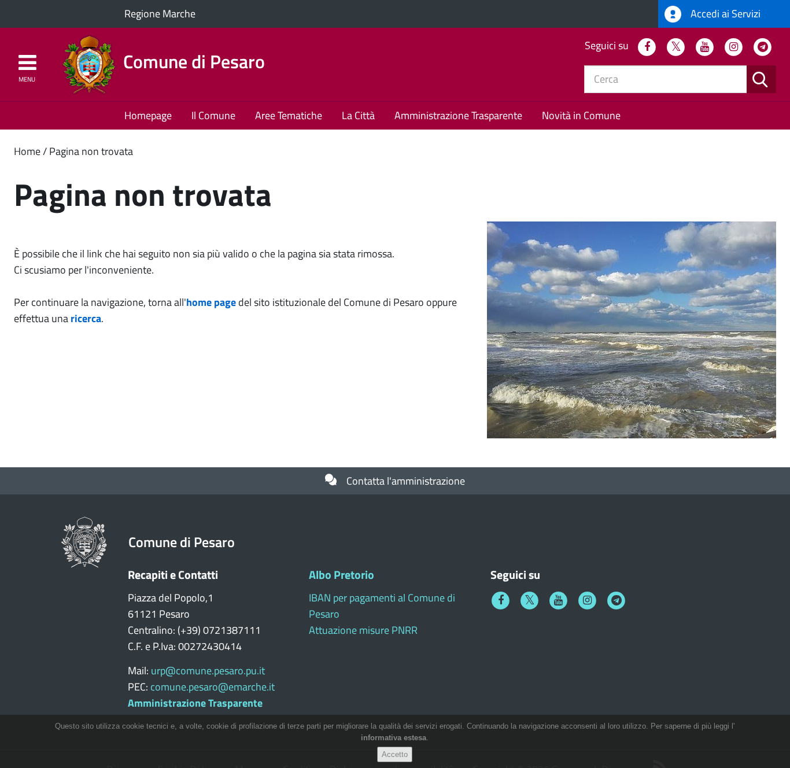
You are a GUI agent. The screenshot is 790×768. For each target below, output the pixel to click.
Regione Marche (159, 13)
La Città (358, 115)
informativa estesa (393, 738)
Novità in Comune (581, 115)
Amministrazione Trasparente (458, 115)
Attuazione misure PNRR (363, 630)
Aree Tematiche (288, 115)
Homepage (148, 115)
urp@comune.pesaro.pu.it (208, 670)
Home (27, 151)
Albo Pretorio (341, 575)
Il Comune (213, 115)
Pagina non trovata (91, 151)
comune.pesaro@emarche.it (212, 687)
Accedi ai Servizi (724, 13)
